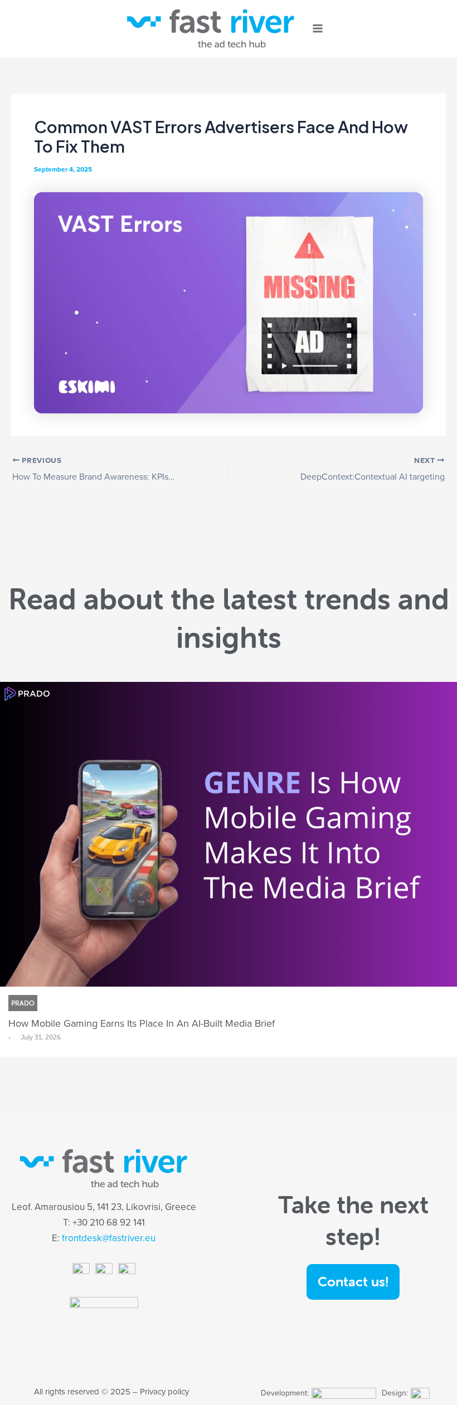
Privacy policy (164, 1391)
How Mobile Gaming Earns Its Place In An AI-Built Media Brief (141, 1023)
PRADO (23, 1003)
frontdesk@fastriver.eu (108, 1238)
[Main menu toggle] (317, 28)
